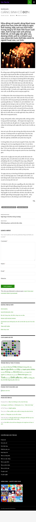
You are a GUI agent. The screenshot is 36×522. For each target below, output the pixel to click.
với (23, 378)
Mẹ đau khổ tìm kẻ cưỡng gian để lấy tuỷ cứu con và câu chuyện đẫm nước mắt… (17, 418)
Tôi (21, 378)
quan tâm (15, 374)
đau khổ (3, 380)
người (3, 374)
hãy (18, 369)
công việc (26, 367)
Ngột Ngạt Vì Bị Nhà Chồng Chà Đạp (11, 215)
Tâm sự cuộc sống (5, 458)
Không (7, 372)
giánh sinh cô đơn (22, 207)
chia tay (9, 367)
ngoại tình (29, 372)
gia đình (10, 369)
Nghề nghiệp (12, 408)
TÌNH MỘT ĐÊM (5, 326)
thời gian (25, 374)
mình (21, 372)
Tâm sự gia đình (5, 462)
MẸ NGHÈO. (4, 309)
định (19, 380)
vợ (25, 377)
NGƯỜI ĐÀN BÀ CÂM (7, 312)
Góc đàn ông (4, 446)
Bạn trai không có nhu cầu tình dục (18, 402)
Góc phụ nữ (4, 443)
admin (13, 15)
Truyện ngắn (4, 9)
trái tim (29, 374)
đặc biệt (15, 380)
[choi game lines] (10, 348)
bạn (2, 367)
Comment (4, 241)
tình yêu (15, 377)
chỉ (22, 367)
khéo (33, 369)
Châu (14, 367)
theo (20, 374)
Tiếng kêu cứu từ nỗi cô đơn (13, 414)
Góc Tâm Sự (5, 2)
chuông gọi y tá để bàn (7, 405)
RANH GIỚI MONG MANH (8, 318)
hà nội (15, 369)
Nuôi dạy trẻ (4, 452)
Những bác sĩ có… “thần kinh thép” (24, 405)
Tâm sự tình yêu (5, 468)
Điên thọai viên (5, 329)
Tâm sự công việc (5, 455)
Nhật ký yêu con (5, 449)
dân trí (3, 369)
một (25, 372)
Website (3, 278)
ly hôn (11, 372)
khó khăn (3, 372)
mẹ (23, 372)
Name (3, 263)
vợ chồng (29, 378)
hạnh (21, 369)
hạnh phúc (27, 369)
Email (3, 271)
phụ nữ (11, 374)
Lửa (17, 372)
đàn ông (7, 380)
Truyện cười (4, 471)
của (31, 367)
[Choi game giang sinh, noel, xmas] (12, 493)
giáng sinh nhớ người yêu (9, 207)
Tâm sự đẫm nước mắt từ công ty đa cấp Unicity (20, 411)
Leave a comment (22, 15)
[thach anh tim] (5, 390)
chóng (19, 367)
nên (8, 374)
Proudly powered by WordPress (8, 508)
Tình (3, 377)
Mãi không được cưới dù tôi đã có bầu (11, 222)
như (6, 374)
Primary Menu (34, 2)
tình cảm (8, 378)
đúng (11, 380)
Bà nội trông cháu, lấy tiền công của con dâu (13, 315)
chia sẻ (5, 367)
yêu (34, 378)
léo (14, 372)
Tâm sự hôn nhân (5, 465)
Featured (3, 439)
